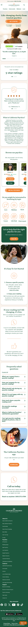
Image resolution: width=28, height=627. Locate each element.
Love (24, 9)
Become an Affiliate (6, 586)
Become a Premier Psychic (7, 589)
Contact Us (4, 597)
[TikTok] (22, 605)
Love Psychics (5, 550)
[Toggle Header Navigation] (1, 4)
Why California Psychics (7, 523)
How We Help (5, 526)
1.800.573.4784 (17, 1)
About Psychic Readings (7, 529)
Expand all (5, 372)
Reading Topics (5, 544)
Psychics (5, 9)
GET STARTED (14, 21)
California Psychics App (7, 565)
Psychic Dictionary (6, 592)
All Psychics (4, 541)
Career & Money (5, 576)
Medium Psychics (5, 555)
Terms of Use (14, 623)
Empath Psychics (5, 553)
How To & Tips (5, 534)
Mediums (19, 9)
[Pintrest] (18, 605)
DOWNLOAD (14, 464)
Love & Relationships (6, 574)
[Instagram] (5, 605)
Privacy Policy (7, 623)
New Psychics (5, 547)
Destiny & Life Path (6, 579)
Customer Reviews (6, 558)
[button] (12, 76)
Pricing (3, 537)
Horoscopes (4, 568)
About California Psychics (7, 520)
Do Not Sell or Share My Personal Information (14, 624)
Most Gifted (4, 531)
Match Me (14, 239)
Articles (3, 571)
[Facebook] (2, 605)
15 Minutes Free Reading (7, 561)
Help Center (4, 595)
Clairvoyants (12, 9)
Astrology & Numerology (7, 582)
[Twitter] (9, 605)
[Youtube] (13, 605)
